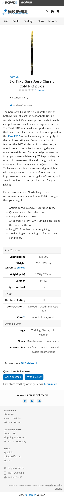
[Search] (48, 12)
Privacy (8, 422)
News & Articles (12, 418)
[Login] (53, 12)
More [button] (51, 21)
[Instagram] (24, 401)
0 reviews (40, 90)
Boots (16, 21)
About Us (9, 414)
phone (58, 488)
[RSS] (39, 401)
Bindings (28, 21)
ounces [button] (21, 267)
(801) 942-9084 (16, 472)
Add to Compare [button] (22, 105)
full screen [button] (30, 495)
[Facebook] (32, 401)
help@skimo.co (16, 468)
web (50, 485)
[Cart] (59, 11)
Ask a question (13, 377)
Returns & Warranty (15, 441)
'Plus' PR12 (13, 136)
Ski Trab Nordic (29, 363)
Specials (8, 452)
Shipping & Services (15, 437)
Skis (6, 21)
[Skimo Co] (16, 14)
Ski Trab (14, 77)
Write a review (34, 377)
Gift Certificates (12, 456)
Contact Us (10, 433)
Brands (8, 460)
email (57, 485)
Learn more (50, 384)
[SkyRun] (26, 3)
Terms (17, 422)
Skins (41, 21)
